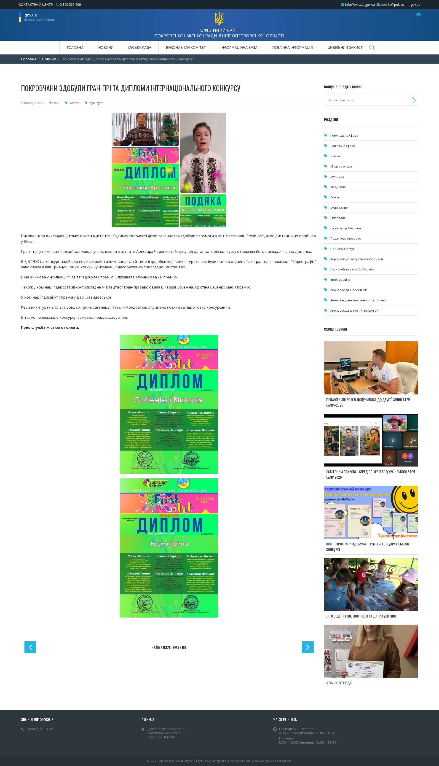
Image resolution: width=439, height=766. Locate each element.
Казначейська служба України (352, 269)
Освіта (75, 103)
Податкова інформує (345, 238)
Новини (105, 47)
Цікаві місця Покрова (345, 228)
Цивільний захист (345, 47)
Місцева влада (341, 166)
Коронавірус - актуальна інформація (356, 259)
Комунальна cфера (344, 135)
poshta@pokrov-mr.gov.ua (400, 4)
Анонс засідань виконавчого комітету (358, 300)
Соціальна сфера (342, 146)
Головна (75, 47)
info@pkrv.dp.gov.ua (360, 4)
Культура (96, 103)
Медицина (338, 187)
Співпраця (337, 218)
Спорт (334, 197)
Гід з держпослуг (342, 249)
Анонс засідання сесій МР (348, 290)
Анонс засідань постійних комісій (354, 310)
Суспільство (339, 207)
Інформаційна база (239, 47)
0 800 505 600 (70, 4)
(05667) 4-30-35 (40, 728)
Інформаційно (340, 280)
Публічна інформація (292, 47)
